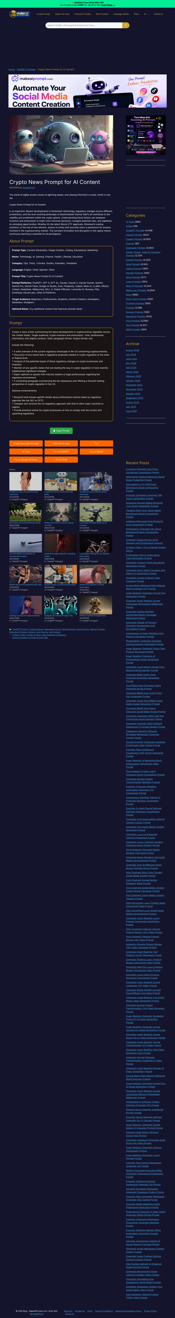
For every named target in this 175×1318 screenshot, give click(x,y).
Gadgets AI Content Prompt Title (58, 615)
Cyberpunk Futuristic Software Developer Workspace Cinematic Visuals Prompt (142, 734)
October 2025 (133, 393)
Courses (130, 243)
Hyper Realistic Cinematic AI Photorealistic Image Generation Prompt (142, 659)
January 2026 (133, 380)
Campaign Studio (121, 14)
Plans (136, 14)
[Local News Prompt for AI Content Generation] (96, 543)
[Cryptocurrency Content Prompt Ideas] (60, 481)
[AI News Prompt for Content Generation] (96, 574)
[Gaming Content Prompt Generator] (25, 605)
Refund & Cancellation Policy (128, 1311)
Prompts (31, 632)
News (129, 294)
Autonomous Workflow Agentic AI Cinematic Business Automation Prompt (143, 800)
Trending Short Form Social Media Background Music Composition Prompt (143, 513)
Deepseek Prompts (52, 629)
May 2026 (131, 363)
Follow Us (158, 14)
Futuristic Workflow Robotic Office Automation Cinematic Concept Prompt (143, 1233)
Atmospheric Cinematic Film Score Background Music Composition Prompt (143, 532)
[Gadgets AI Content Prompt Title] (60, 605)
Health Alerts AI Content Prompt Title (25, 585)
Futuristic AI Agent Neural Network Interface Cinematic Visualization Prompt (144, 811)
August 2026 (132, 350)
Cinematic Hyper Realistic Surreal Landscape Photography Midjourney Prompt (144, 604)
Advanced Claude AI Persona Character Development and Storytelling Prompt (141, 625)
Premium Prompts (83, 14)
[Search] (126, 25)
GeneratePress (36, 1314)
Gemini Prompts (69, 629)
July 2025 (131, 406)
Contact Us (80, 1311)
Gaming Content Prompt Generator (24, 615)
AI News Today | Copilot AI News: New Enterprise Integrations (39, 635)
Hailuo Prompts (134, 268)
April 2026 (131, 367)
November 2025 (134, 389)
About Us (68, 1311)
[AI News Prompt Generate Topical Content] (60, 512)
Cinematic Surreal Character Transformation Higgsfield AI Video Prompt (144, 1060)
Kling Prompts (133, 277)
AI (145, 14)
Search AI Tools (62, 14)
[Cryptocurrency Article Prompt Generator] (96, 481)
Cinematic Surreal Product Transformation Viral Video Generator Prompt (145, 1008)
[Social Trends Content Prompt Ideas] (60, 574)
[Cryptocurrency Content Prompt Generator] (25, 481)
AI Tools (26, 451)
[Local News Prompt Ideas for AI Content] (96, 512)
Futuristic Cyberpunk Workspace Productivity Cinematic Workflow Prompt (142, 1222)
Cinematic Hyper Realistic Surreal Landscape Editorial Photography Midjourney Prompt (143, 1094)
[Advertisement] (87, 48)
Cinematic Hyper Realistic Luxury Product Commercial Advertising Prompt (143, 921)
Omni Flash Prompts (136, 299)
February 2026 (133, 376)
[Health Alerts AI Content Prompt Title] (25, 574)
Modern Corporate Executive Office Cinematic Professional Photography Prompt (144, 1173)
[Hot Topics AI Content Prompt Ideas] (25, 512)
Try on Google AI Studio (26, 459)
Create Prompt (43, 14)
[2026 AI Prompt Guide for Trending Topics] (60, 543)
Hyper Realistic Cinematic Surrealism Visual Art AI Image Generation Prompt (145, 1019)
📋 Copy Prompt (61, 430)
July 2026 (131, 354)
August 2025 (132, 402)
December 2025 (134, 385)
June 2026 (131, 359)
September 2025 (134, 398)
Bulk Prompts (102, 14)
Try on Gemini (96, 451)
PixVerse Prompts (135, 303)
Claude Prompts (134, 235)
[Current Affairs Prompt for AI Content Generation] (25, 543)
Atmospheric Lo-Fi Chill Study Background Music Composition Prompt (142, 487)
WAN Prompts (133, 329)
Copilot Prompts (36, 629)
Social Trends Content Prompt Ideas (60, 585)
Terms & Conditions (104, 1311)
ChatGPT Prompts (26, 69)
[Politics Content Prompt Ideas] (96, 605)
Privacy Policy (150, 1311)
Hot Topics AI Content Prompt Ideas (24, 523)
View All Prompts (61, 443)
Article (129, 226)
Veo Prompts (54, 632)
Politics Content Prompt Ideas (93, 615)
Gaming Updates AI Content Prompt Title (30, 637)
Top (96, 443)
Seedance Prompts (136, 316)
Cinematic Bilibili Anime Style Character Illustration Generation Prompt (142, 678)
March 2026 (132, 372)
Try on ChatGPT (61, 451)
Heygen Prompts (134, 273)
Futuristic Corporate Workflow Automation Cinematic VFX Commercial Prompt (141, 789)
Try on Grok (61, 459)
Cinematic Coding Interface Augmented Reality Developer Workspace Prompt (141, 614)
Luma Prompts (133, 281)
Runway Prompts (134, 312)
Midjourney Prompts (18, 632)
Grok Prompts (83, 629)
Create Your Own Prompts (26, 443)
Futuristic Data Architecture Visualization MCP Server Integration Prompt (144, 752)
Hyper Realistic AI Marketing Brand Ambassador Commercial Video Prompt (144, 763)
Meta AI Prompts (97, 629)
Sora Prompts (42, 632)
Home (11, 69)
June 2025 (131, 411)
